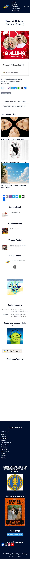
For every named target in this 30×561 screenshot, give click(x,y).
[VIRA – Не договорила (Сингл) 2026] (15, 127)
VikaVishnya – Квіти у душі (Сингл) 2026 (14, 162)
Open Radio (4, 445)
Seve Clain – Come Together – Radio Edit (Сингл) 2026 (13, 186)
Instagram (4, 438)
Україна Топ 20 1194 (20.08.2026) (17, 245)
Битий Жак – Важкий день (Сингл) (14, 106)
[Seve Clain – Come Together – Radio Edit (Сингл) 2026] (15, 173)
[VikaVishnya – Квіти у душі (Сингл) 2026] (15, 150)
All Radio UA (5, 432)
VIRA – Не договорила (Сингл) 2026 (12, 139)
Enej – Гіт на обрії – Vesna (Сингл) (15, 101)
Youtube (3, 458)
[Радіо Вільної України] (5, 6)
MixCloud (4, 440)
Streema (3, 453)
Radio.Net (4, 449)
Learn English (15, 213)
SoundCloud (5, 451)
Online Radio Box (6, 442)
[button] (25, 6)
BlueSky (3, 434)
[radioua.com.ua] (12, 351)
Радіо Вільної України (15, 4)
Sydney (19, 556)
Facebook (4, 436)
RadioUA (3, 447)
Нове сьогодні (6, 93)
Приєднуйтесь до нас (15, 534)
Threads (3, 455)
